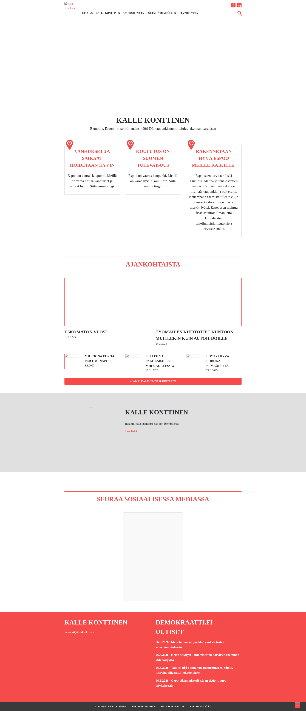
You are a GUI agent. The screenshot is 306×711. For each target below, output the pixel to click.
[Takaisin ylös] (297, 705)
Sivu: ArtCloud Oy (172, 706)
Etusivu (87, 13)
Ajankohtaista (133, 13)
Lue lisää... (132, 431)
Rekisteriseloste (143, 706)
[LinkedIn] (239, 5)
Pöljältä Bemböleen (161, 13)
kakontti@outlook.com (79, 632)
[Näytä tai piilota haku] (240, 13)
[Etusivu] (71, 8)
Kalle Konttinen (108, 13)
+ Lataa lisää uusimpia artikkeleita (153, 381)
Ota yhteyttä (188, 13)
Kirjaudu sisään (200, 706)
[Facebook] (233, 5)
